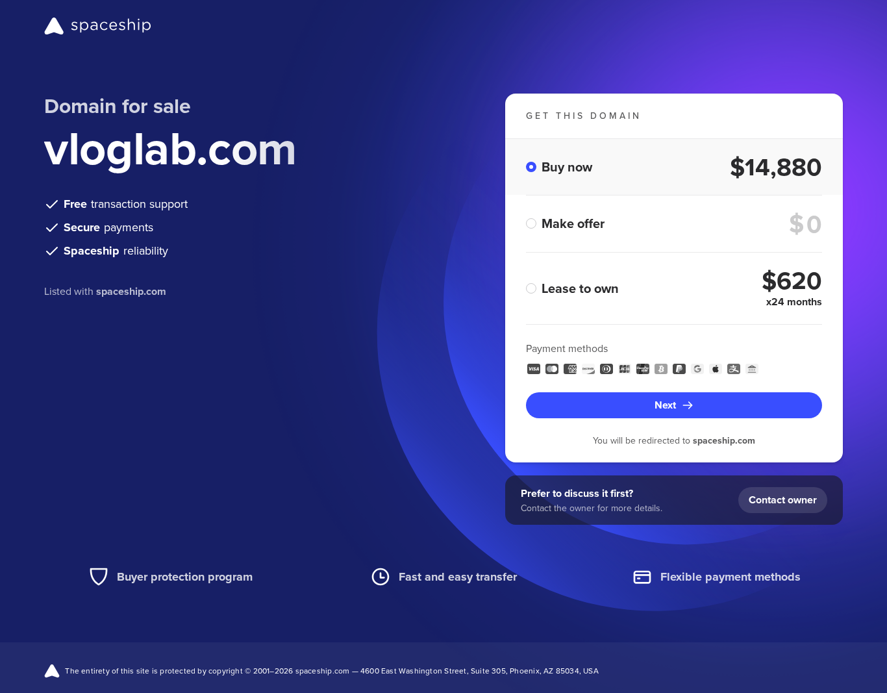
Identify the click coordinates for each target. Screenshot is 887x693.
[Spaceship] (97, 26)
